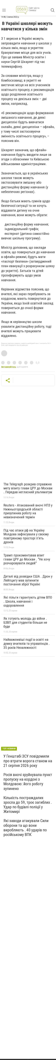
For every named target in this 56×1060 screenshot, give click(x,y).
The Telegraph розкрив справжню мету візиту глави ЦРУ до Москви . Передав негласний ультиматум (27, 488)
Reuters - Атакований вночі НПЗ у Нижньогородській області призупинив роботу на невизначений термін (27, 511)
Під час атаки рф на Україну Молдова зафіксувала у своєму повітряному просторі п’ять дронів (26, 536)
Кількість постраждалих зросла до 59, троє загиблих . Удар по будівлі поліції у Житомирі (27, 804)
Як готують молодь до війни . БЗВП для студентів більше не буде (25, 622)
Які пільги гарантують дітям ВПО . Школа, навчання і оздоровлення (27, 601)
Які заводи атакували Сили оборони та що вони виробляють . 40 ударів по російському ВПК (26, 827)
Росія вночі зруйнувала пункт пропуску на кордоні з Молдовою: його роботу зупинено (27, 781)
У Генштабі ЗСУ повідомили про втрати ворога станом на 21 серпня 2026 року (27, 761)
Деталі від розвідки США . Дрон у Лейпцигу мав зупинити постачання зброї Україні (27, 580)
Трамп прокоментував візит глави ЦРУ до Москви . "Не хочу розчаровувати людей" (26, 559)
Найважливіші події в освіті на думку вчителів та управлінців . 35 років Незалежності (26, 643)
